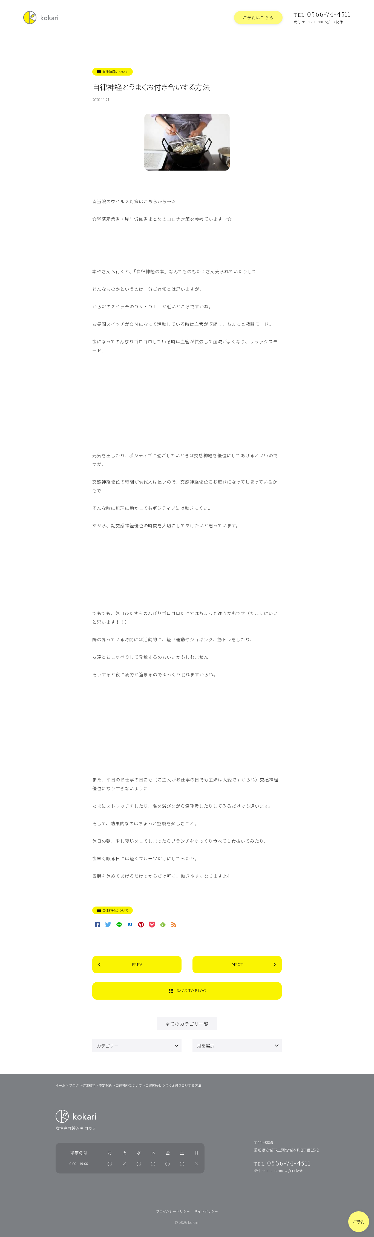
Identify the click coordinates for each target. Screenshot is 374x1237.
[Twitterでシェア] (108, 925)
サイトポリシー (206, 1211)
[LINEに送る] (119, 925)
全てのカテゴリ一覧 (187, 1023)
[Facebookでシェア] (97, 925)
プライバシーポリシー (173, 1211)
